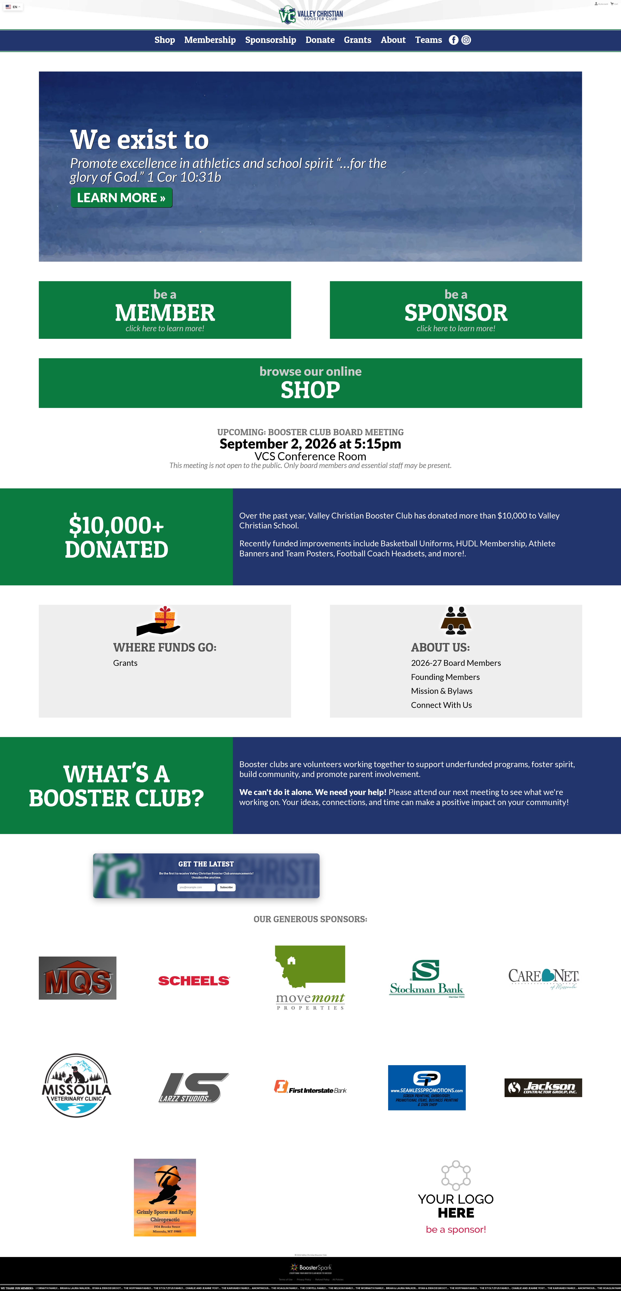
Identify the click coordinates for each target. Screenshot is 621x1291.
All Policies (337, 1279)
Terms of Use (286, 1279)
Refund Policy (322, 1279)
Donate (320, 39)
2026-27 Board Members (456, 663)
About (393, 39)
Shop (165, 39)
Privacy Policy (304, 1279)
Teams (428, 39)
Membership (210, 39)
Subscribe (226, 887)
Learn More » (121, 197)
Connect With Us (441, 705)
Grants (357, 39)
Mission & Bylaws (442, 691)
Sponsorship (270, 39)
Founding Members (445, 677)
